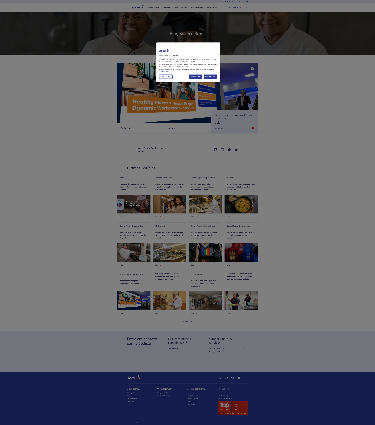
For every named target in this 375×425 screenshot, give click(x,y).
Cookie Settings (166, 76)
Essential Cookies (196, 76)
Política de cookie (164, 71)
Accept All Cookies (210, 76)
